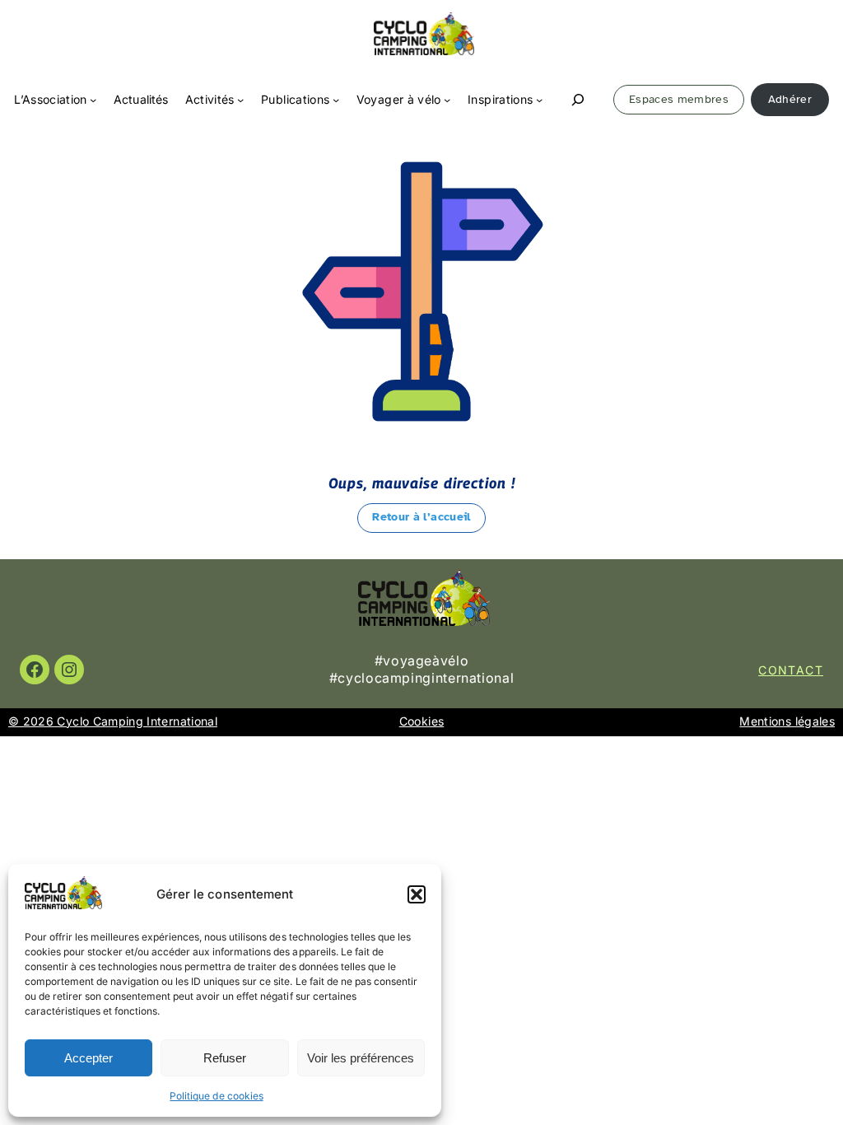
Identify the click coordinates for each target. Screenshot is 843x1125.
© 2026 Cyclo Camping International (112, 721)
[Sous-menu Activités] (240, 99)
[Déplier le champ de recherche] (579, 100)
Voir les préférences (360, 1058)
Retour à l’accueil (421, 517)
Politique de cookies (216, 1096)
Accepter (88, 1058)
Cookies (421, 721)
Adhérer (790, 99)
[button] (416, 894)
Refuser (224, 1058)
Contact (790, 670)
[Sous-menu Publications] (336, 99)
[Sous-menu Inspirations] (539, 99)
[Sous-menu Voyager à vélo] (447, 99)
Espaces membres (679, 99)
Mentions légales (787, 721)
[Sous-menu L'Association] (93, 99)
